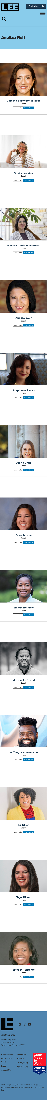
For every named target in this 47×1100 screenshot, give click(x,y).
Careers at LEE (7, 1054)
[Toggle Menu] (42, 13)
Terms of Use (22, 1067)
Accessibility (22, 1054)
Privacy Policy (22, 1063)
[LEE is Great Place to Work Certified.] (39, 1063)
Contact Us (6, 1070)
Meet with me (28, 108)
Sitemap (20, 1058)
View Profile (18, 108)
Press (3, 1066)
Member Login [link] (37, 6)
